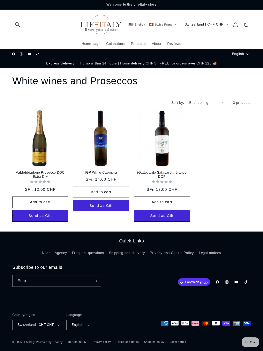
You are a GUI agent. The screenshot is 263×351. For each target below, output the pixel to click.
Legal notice (178, 341)
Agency (61, 253)
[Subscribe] (95, 281)
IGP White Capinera (101, 172)
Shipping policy (154, 341)
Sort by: (177, 103)
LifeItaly (29, 342)
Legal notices (210, 253)
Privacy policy (101, 341)
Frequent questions (88, 253)
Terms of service (127, 341)
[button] (17, 24)
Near (46, 253)
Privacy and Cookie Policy (172, 253)
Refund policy (77, 341)
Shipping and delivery (127, 253)
